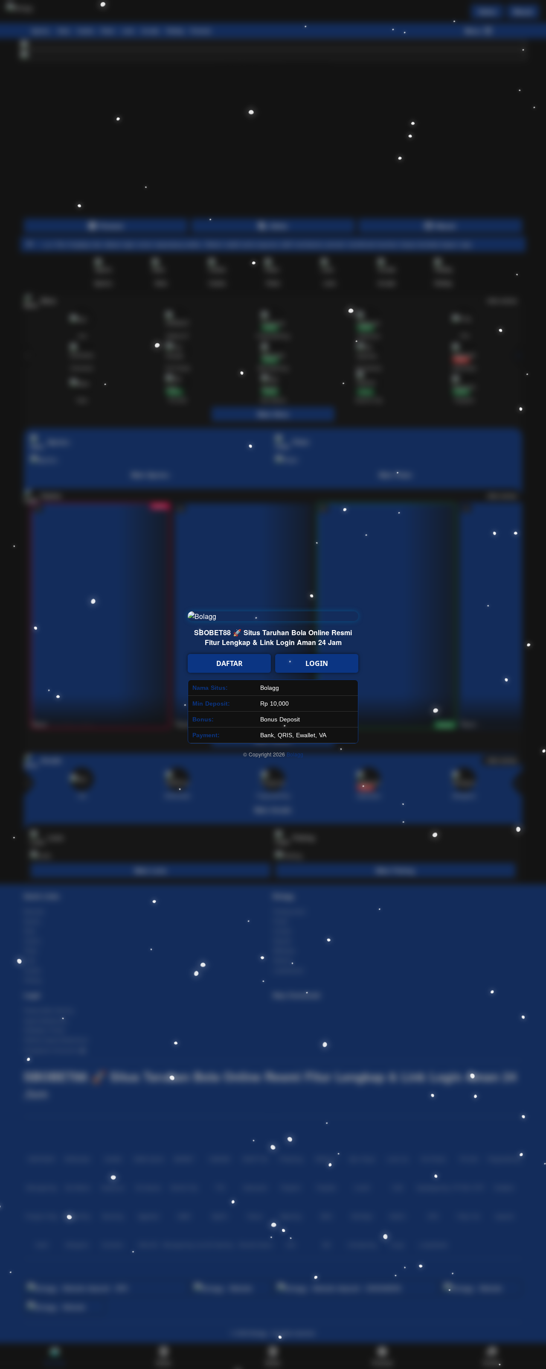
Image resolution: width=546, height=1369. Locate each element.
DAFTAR (229, 663)
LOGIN (316, 663)
